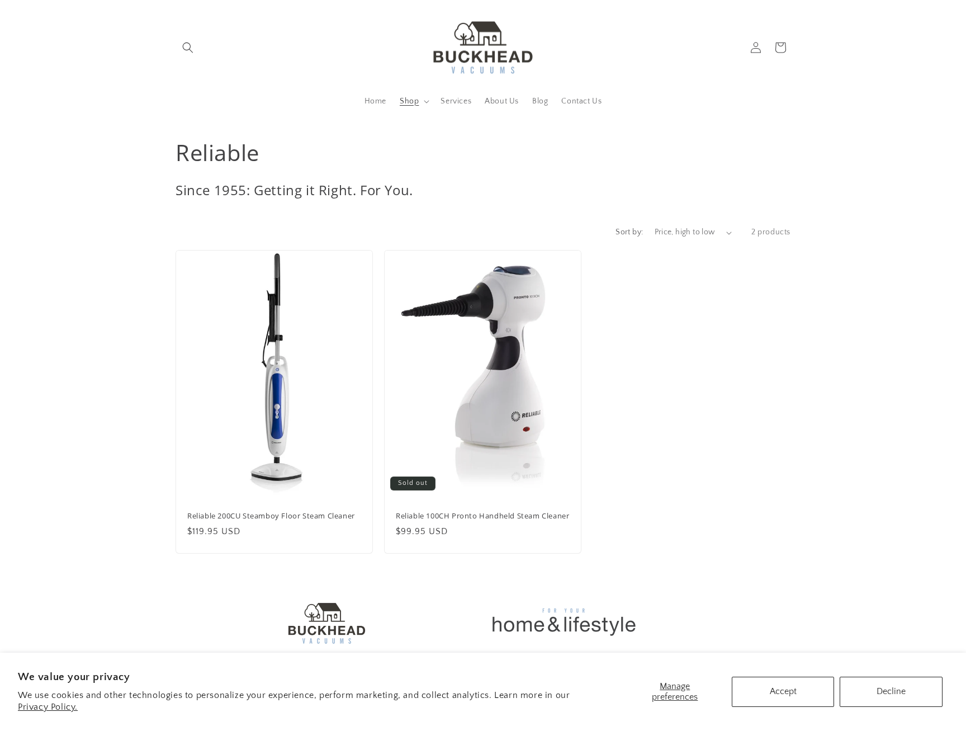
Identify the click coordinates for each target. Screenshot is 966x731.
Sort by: (629, 232)
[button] (188, 47)
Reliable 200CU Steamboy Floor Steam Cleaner (271, 516)
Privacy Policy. (48, 707)
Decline (891, 691)
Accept (783, 691)
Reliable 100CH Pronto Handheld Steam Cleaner (482, 516)
